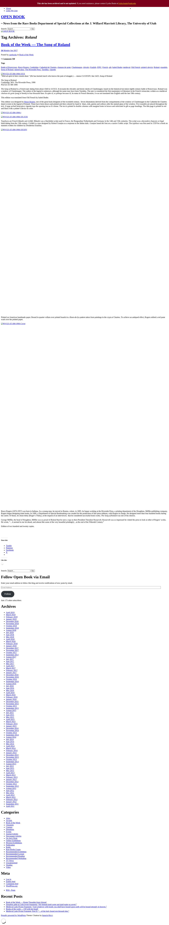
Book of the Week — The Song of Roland (35, 44)
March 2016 (10, 695)
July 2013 (10, 766)
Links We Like (12, 11)
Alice (8, 818)
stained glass (19, 70)
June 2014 (10, 742)
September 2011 (12, 804)
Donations (10, 829)
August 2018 (11, 630)
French (105, 67)
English (93, 67)
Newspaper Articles (13, 836)
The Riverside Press (33, 70)
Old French (135, 67)
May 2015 (10, 717)
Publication (10, 845)
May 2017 (10, 664)
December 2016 (12, 675)
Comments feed (12, 884)
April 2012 (10, 795)
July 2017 (10, 659)
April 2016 (10, 693)
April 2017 (10, 666)
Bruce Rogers (23, 67)
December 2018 (12, 621)
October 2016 (11, 679)
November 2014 (12, 730)
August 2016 (11, 684)
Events (8, 832)
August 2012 (11, 788)
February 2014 (11, 750)
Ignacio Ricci (47, 915)
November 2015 (12, 704)
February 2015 (11, 724)
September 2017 (12, 655)
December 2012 (12, 782)
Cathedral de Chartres (47, 67)
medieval (126, 67)
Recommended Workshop (16, 858)
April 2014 (10, 746)
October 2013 (11, 759)
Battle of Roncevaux (9, 67)
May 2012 (10, 793)
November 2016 (12, 677)
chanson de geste (64, 67)
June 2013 (10, 768)
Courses (9, 827)
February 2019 (11, 617)
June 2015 (10, 715)
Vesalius (9, 865)
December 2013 (12, 755)
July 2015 (10, 713)
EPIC (99, 67)
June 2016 (10, 688)
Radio (8, 847)
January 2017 (11, 673)
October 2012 (11, 784)
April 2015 (10, 719)
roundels (163, 67)
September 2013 (12, 762)
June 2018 (10, 635)
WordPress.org (11, 886)
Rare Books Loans (13, 849)
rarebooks (13, 55)
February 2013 (11, 777)
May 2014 (10, 744)
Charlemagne (77, 67)
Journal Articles (12, 834)
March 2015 (10, 722)
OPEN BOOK (13, 16)
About (8, 8)
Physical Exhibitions (14, 843)
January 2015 (11, 726)
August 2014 (11, 737)
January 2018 (11, 646)
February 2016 (11, 697)
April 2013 (10, 773)
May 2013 (10, 771)
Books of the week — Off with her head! (22, 909)
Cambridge (34, 67)
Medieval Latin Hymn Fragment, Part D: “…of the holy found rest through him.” (37, 911)
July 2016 (10, 686)
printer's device (147, 67)
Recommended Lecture (15, 854)
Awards (9, 820)
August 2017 (11, 657)
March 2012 (10, 797)
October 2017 (11, 653)
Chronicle (10, 825)
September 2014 (12, 735)
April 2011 (10, 806)
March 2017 (10, 668)
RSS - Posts (10, 890)
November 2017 (12, 650)
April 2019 (10, 612)
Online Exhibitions (13, 841)
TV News (10, 861)
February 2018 (11, 644)
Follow (7, 594)
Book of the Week (26, 55)
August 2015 (11, 710)
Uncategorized (11, 863)
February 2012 (11, 799)
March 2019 (10, 615)
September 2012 (12, 786)
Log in (8, 879)
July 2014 (10, 739)
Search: (4, 29)
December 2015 (12, 701)
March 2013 (10, 775)
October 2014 (11, 733)
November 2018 (12, 624)
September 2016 (12, 681)
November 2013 (12, 757)
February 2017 (11, 670)
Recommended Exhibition (16, 852)
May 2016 (10, 690)
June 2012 (10, 791)
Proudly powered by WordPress (13, 915)
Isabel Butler (117, 67)
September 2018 (12, 628)
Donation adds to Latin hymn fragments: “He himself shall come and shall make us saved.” (41, 904)
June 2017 (10, 661)
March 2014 (10, 748)
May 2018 (10, 637)
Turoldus (45, 70)
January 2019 (11, 619)
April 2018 (10, 639)
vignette (53, 70)
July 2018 (10, 632)
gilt (110, 67)
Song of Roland (7, 70)
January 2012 (11, 802)
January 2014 (11, 753)
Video (8, 867)
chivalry (86, 67)
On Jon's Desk (11, 838)
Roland (156, 67)
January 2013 (11, 779)
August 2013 (11, 764)
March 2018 (10, 641)
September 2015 (12, 708)
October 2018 (11, 626)
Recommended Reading (15, 856)
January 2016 (11, 699)
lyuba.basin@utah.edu (127, 3)
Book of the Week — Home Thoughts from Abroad (26, 902)
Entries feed (10, 881)
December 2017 (12, 648)
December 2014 (12, 728)
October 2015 (11, 706)
